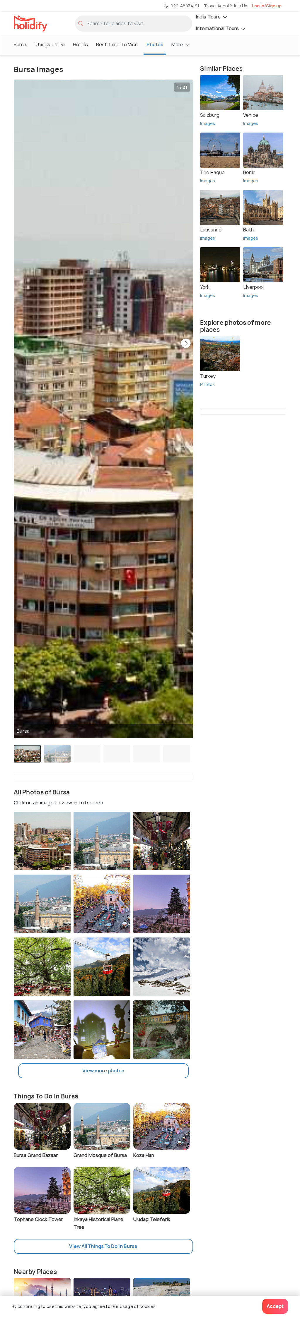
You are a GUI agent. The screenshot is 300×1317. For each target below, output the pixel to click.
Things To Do (50, 44)
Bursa (20, 44)
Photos (154, 44)
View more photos (103, 1070)
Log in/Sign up (267, 5)
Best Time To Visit (117, 44)
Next (186, 344)
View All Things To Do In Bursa (103, 1246)
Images (207, 123)
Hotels (80, 44)
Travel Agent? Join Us (225, 5)
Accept (275, 1306)
